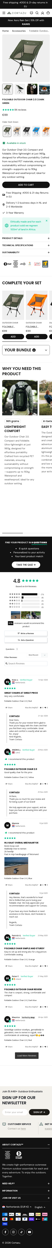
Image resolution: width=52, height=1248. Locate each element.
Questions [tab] (10, 649)
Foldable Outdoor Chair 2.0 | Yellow (19, 777)
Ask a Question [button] (27, 640)
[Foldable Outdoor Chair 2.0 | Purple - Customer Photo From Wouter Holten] (36, 615)
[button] (41, 707)
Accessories (19, 30)
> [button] (27, 1055)
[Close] (46, 220)
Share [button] (10, 707)
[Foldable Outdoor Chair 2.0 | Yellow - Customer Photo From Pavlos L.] (26, 615)
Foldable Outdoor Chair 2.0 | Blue (18, 878)
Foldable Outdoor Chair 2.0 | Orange (19, 959)
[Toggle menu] (4, 13)
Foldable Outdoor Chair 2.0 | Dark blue (20, 1000)
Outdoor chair (10, 323)
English (39, 1207)
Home (5, 30)
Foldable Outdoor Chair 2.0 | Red (18, 701)
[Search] (37, 13)
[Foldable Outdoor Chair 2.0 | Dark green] (13, 305)
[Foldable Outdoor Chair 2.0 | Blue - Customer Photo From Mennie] (15, 615)
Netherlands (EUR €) (17, 1206)
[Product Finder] (31, 13)
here (23, 1128)
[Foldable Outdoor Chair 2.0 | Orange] (37, 305)
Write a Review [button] (27, 633)
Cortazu (16, 1242)
